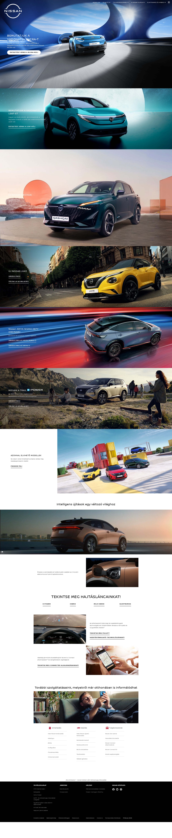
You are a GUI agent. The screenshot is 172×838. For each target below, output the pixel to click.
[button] (169, 2)
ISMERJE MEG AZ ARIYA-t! (19, 345)
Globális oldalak (39, 818)
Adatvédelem (90, 818)
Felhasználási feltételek (113, 818)
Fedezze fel (14, 200)
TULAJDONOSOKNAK (120, 2)
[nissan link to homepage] (13, 11)
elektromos (125, 604)
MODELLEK (96, 2)
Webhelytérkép (51, 818)
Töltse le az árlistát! (19, 281)
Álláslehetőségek (64, 818)
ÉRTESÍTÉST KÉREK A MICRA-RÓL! (24, 52)
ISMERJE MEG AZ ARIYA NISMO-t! (22, 340)
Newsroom (75, 818)
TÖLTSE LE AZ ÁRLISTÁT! (19, 406)
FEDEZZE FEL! (16, 466)
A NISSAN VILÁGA (137, 2)
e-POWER (47, 604)
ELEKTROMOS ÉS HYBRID (155, 2)
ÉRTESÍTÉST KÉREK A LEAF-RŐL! (22, 126)
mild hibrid (99, 604)
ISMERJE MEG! (14, 276)
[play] (2, 551)
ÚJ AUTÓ (106, 2)
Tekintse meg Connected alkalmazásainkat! (58, 665)
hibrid (73, 604)
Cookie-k (100, 818)
